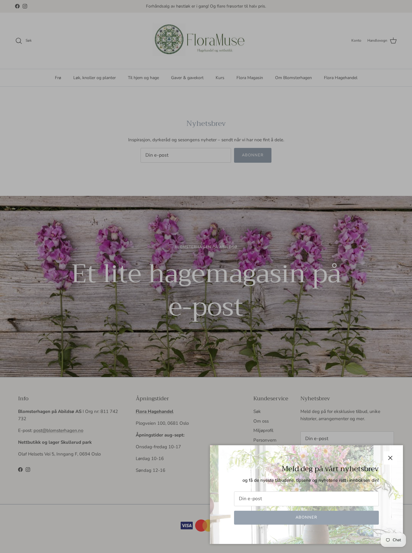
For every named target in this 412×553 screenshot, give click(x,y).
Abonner (306, 517)
